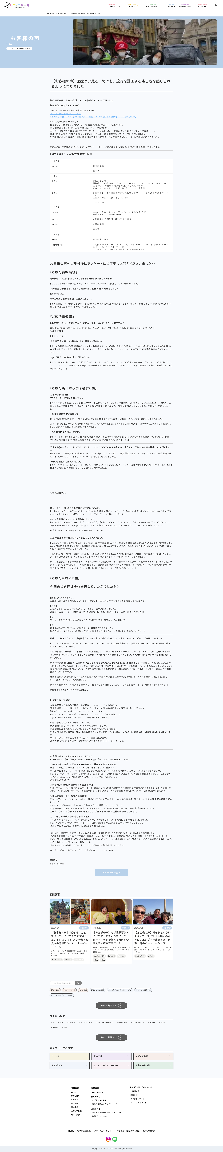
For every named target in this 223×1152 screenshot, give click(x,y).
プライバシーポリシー (103, 1130)
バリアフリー (78, 960)
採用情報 (75, 1103)
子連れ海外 (111, 956)
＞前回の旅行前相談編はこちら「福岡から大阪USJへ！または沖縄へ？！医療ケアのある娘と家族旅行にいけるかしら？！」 (93, 115)
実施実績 (74, 1107)
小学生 (96, 960)
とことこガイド (57, 960)
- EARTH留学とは (98, 1092)
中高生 (103, 960)
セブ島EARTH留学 (99, 956)
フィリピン (121, 956)
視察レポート (135, 1095)
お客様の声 (62, 13)
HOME (52, 13)
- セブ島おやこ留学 (98, 1100)
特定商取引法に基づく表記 (128, 1130)
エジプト (151, 956)
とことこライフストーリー (141, 1102)
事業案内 (95, 1087)
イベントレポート (137, 1098)
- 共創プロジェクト (99, 1116)
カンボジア (68, 960)
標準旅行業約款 (84, 1130)
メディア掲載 (76, 1111)
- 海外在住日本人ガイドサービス (104, 1104)
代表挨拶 (74, 1099)
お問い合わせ (149, 1130)
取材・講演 (75, 1114)
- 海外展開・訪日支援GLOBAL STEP (106, 1112)
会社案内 (75, 1087)
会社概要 (74, 1092)
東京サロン (75, 1096)
